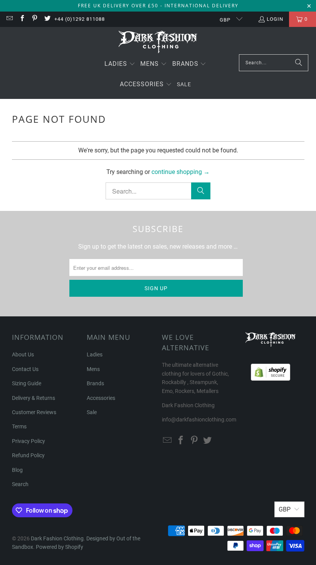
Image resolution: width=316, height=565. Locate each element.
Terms (19, 426)
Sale (92, 412)
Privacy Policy (28, 441)
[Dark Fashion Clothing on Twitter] (46, 19)
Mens (93, 369)
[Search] (298, 62)
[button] (119, 64)
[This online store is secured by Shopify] (270, 370)
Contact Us (25, 369)
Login (275, 19)
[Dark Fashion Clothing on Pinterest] (34, 19)
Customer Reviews (34, 412)
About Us (23, 354)
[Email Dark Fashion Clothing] (9, 19)
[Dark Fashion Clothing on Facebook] (21, 19)
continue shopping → (180, 172)
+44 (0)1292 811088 (79, 19)
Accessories (101, 398)
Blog (17, 470)
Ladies (95, 354)
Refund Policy (28, 455)
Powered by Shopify (59, 547)
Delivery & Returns (33, 398)
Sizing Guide (26, 383)
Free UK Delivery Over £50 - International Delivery (158, 5)
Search (20, 484)
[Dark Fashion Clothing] (158, 42)
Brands (95, 383)
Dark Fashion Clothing (57, 538)
